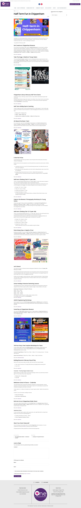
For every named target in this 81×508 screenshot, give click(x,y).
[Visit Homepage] (5, 4)
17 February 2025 (16, 16)
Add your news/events (61, 7)
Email (15, 466)
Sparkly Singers (55, 490)
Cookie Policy (39, 505)
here (24, 426)
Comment (16, 447)
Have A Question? (75, 4)
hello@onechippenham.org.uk (24, 491)
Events (54, 7)
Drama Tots (55, 491)
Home (15, 7)
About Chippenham (21, 7)
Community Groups (40, 7)
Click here (19, 54)
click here (19, 118)
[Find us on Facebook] (39, 4)
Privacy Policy (35, 505)
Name (15, 462)
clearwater (51, 505)
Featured (17, 10)
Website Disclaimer (44, 505)
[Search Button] (8, 1)
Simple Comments (27, 473)
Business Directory (30, 7)
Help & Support (48, 7)
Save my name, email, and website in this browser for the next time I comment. (29, 471)
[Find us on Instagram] (42, 4)
